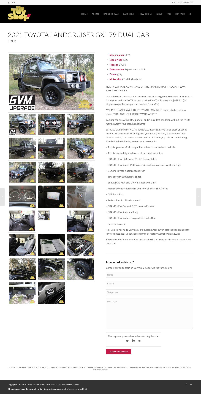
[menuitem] (84, 14)
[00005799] (22, 172)
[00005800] (22, 269)
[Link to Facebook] (8, 2)
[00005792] (51, 245)
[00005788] (22, 221)
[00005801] (51, 269)
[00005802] (80, 269)
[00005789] (51, 221)
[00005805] (80, 172)
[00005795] (51, 83)
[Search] (190, 14)
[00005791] (22, 245)
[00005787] (80, 196)
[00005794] (80, 245)
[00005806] (22, 148)
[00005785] (22, 196)
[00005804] (51, 148)
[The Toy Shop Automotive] (20, 14)
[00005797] (51, 124)
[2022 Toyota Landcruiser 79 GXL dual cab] (198, 197)
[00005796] (80, 148)
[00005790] (80, 221)
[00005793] (51, 293)
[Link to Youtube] (13, 2)
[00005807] (22, 293)
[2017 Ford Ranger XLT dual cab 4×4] (2, 197)
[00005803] (51, 172)
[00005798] (80, 124)
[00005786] (51, 196)
